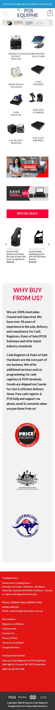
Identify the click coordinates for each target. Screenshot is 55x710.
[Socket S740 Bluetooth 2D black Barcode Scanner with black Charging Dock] (16, 237)
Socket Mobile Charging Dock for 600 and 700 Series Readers (37, 255)
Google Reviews (11, 647)
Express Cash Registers (36, 703)
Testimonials (9, 628)
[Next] (48, 250)
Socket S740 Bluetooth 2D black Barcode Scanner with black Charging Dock (16, 255)
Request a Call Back (12, 623)
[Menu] (4, 13)
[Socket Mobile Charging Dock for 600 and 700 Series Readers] (38, 237)
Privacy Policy (9, 637)
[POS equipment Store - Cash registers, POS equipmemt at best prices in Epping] (27, 13)
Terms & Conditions (13, 642)
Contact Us (8, 633)
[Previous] (6, 250)
